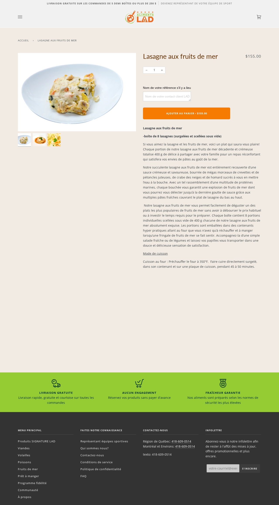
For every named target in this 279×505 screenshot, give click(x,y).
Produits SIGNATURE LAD (36, 441)
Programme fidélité (32, 483)
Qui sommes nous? (94, 448)
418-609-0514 (181, 441)
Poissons (24, 462)
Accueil (23, 40)
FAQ (83, 476)
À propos (24, 497)
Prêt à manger (28, 476)
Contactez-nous (92, 455)
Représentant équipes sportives (104, 441)
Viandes (24, 448)
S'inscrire (249, 468)
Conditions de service (96, 462)
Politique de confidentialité (100, 469)
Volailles (24, 455)
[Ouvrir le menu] (24, 17)
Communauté (28, 490)
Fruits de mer (28, 469)
